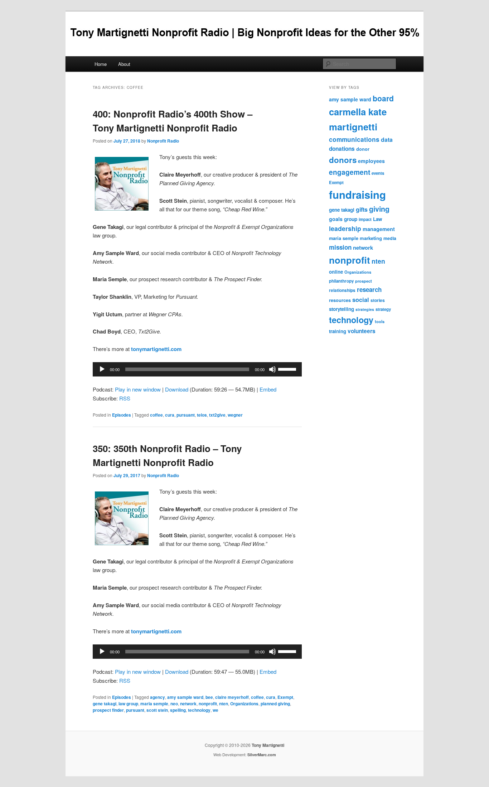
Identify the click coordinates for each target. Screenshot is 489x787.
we (215, 710)
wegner (235, 415)
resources (340, 300)
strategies (364, 309)
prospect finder (108, 710)
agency (157, 697)
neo (174, 703)
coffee (156, 415)
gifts (362, 209)
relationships (342, 290)
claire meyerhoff (232, 697)
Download (176, 389)
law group (128, 703)
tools (379, 321)
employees (371, 160)
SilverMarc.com (261, 754)
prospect (363, 281)
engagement (349, 172)
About (124, 64)
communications (354, 139)
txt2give (217, 415)
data (387, 139)
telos (202, 415)
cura (169, 415)
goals (336, 218)
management (379, 228)
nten (223, 703)
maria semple (154, 703)
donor (362, 149)
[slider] (288, 368)
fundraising (357, 194)
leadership (345, 228)
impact (365, 219)
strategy (383, 309)
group (350, 219)
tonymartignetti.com (156, 349)
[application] (197, 369)
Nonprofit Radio (163, 141)
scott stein (157, 710)
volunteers (362, 331)
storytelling (341, 309)
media (389, 238)
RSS (124, 398)
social (360, 299)
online (336, 271)
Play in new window (138, 389)
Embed (268, 389)
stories (378, 300)
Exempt (285, 697)
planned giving (275, 703)
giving (379, 209)
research (369, 289)
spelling (178, 710)
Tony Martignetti (268, 745)
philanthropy (341, 281)
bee (209, 697)
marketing (371, 238)
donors (343, 159)
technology (199, 710)
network (188, 703)
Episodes (121, 415)
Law (377, 219)
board (383, 98)
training (337, 331)
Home (101, 64)
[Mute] (272, 369)
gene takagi (104, 703)
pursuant (185, 415)
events (378, 173)
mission (340, 247)
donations (342, 149)
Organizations (244, 703)
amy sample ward (185, 697)
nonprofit (208, 703)
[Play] (102, 369)
